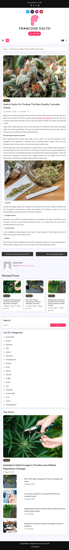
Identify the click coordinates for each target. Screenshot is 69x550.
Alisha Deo (23, 111)
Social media (10, 393)
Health (8, 378)
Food (7, 367)
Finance (8, 363)
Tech (7, 397)
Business (9, 345)
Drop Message (35, 546)
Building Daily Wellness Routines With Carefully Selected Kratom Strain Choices (56, 302)
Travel (8, 401)
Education (9, 356)
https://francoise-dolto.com (26, 266)
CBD (7, 348)
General (8, 375)
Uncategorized (11, 405)
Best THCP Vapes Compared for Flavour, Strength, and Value (33, 301)
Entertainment (11, 360)
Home (8, 382)
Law (7, 386)
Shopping (6, 100)
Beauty (8, 341)
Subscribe (36, 33)
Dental (8, 352)
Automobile (10, 337)
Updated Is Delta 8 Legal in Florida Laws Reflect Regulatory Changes (12, 301)
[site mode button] (62, 40)
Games (8, 371)
